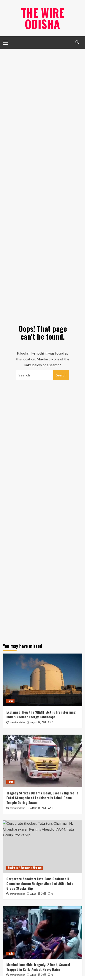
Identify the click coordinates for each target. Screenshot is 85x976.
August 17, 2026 (38, 722)
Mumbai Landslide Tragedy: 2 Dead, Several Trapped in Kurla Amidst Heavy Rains (38, 967)
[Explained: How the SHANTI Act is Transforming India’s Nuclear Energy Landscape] (42, 680)
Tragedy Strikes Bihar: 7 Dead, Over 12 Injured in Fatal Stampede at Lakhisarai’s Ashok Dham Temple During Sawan (42, 797)
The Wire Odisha (42, 18)
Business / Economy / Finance (24, 867)
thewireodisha (17, 722)
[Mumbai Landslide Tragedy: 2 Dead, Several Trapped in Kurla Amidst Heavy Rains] (42, 932)
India (10, 701)
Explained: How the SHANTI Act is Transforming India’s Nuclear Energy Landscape (40, 714)
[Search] (77, 42)
